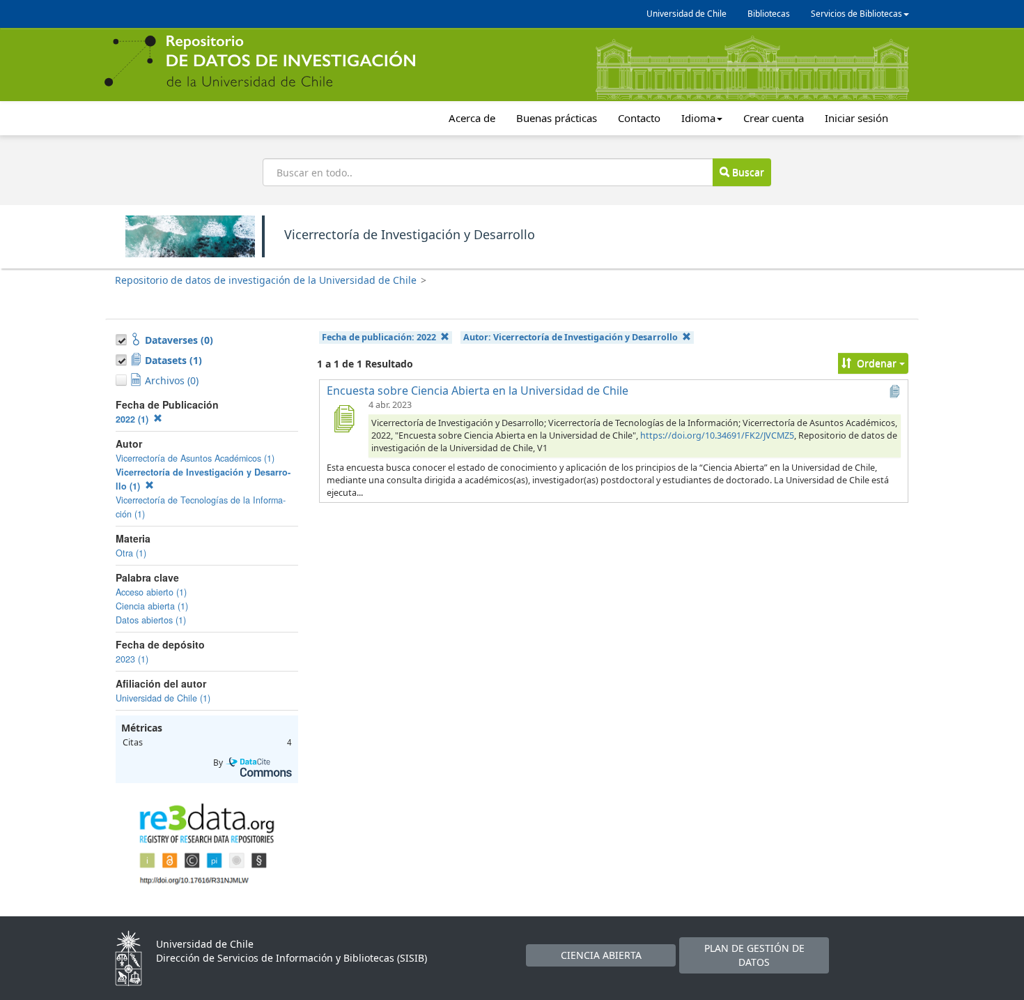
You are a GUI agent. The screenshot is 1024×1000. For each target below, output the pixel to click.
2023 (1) (132, 659)
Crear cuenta (773, 118)
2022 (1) (133, 419)
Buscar (746, 172)
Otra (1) (131, 553)
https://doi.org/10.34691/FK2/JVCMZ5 (717, 435)
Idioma (698, 118)
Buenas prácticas (556, 118)
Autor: (570, 337)
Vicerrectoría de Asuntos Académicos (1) (195, 458)
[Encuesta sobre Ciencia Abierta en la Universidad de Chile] (343, 418)
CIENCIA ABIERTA (601, 955)
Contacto (639, 118)
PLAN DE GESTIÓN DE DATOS (754, 955)
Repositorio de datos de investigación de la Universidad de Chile (266, 280)
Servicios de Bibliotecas (856, 14)
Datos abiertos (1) (151, 620)
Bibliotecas (768, 14)
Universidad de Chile (686, 14)
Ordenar (876, 363)
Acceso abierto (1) (151, 592)
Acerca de (472, 118)
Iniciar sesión (856, 118)
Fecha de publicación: (379, 337)
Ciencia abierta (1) (152, 606)
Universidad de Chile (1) (163, 698)
